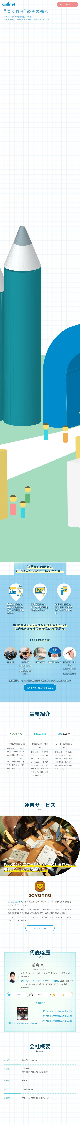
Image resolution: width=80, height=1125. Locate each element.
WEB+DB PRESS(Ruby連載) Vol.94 (59, 1016)
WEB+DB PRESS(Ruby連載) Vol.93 (59, 1011)
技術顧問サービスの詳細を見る (40, 687)
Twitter (18, 995)
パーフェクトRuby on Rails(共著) (24, 1023)
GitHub (40, 995)
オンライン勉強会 (52, 980)
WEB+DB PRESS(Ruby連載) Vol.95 (59, 1021)
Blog (62, 995)
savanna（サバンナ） (16, 902)
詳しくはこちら (40, 928)
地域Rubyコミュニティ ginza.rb (32, 980)
